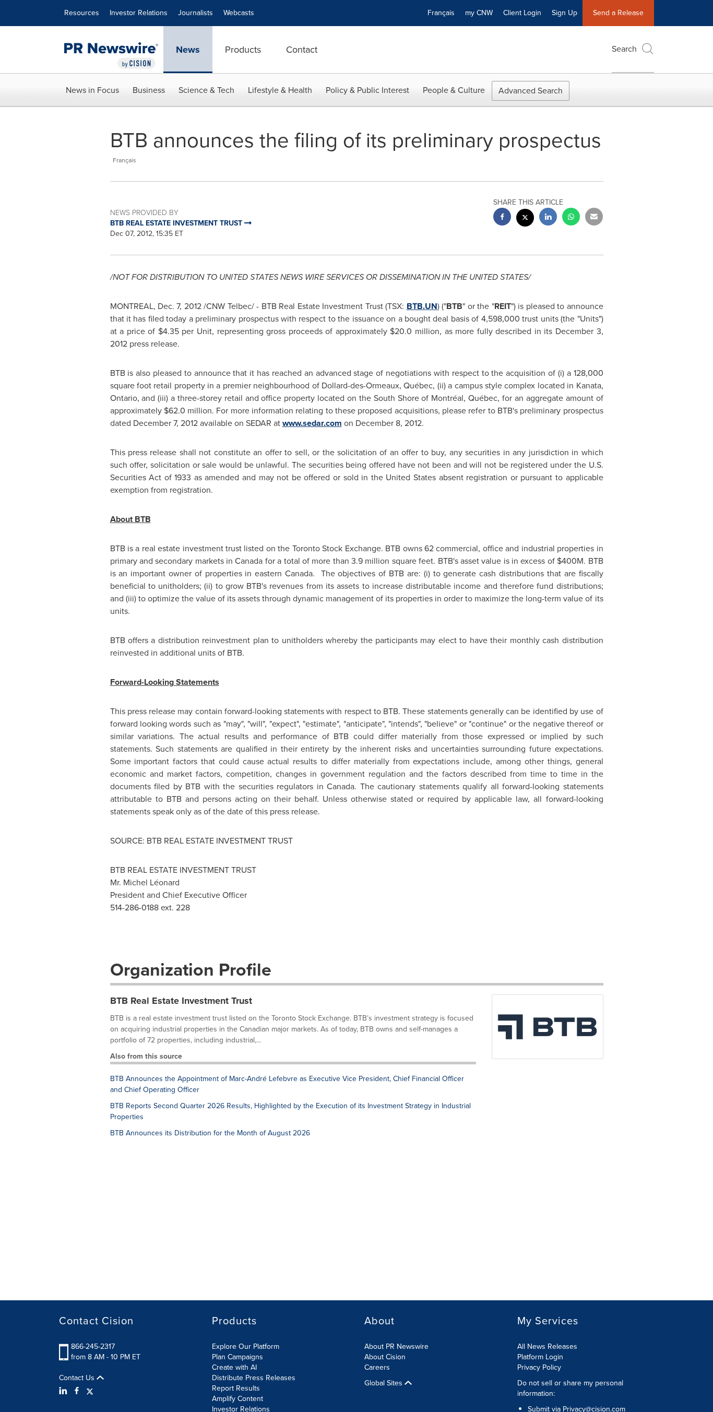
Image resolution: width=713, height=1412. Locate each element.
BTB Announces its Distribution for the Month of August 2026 (210, 1133)
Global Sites (384, 1383)
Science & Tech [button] (206, 90)
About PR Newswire (396, 1346)
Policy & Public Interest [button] (367, 90)
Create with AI (234, 1367)
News (188, 49)
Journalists (195, 12)
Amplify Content (237, 1398)
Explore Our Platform (245, 1346)
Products (243, 49)
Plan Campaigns (237, 1356)
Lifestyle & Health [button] (280, 90)
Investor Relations (139, 12)
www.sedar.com (312, 423)
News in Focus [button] (92, 90)
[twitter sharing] (525, 219)
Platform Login (540, 1356)
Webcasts (238, 12)
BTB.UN (422, 306)
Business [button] (149, 90)
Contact (301, 49)
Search (624, 49)
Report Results (236, 1388)
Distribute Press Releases (253, 1377)
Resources (81, 12)
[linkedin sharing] (548, 218)
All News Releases (547, 1346)
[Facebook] (76, 1391)
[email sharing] (594, 218)
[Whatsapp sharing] (571, 218)
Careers (377, 1367)
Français (441, 12)
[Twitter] (90, 1391)
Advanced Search (530, 91)
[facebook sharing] (502, 218)
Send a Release (618, 12)
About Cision (385, 1356)
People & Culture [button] (454, 90)
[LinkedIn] (64, 1391)
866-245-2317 (93, 1346)
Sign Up (564, 12)
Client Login (522, 12)
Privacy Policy (539, 1367)
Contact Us (78, 1378)
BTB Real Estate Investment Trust (181, 1000)
